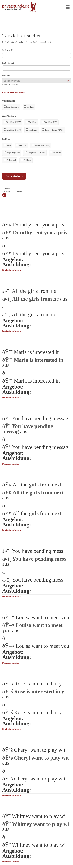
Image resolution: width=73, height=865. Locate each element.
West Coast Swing (42, 145)
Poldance (27, 160)
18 (68, 191)
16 (62, 191)
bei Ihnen (30, 107)
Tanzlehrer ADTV (13, 122)
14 (56, 191)
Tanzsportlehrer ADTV (53, 130)
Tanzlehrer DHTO (13, 130)
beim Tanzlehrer (12, 107)
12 (50, 191)
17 (65, 191)
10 (44, 191)
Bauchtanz (56, 153)
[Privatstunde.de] (19, 11)
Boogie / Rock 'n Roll (36, 153)
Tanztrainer (32, 130)
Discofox (23, 145)
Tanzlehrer (32, 122)
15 (59, 191)
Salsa (8, 145)
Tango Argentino (13, 153)
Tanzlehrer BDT (50, 122)
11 (47, 191)
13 (53, 191)
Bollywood (11, 160)
